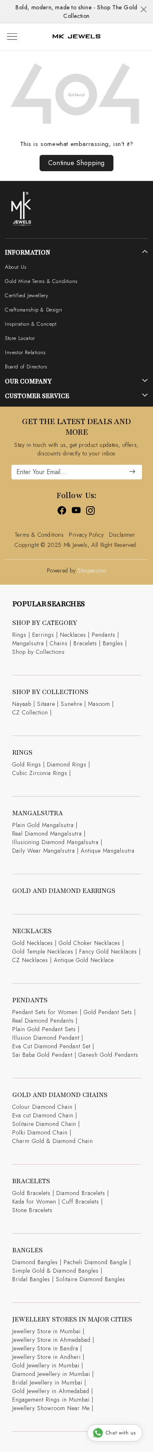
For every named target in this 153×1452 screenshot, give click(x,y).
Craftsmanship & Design (33, 309)
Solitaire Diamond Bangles (90, 1279)
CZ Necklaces (30, 960)
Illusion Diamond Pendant (46, 1038)
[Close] (143, 9)
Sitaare (46, 704)
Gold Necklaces (32, 943)
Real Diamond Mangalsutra (47, 833)
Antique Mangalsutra (108, 851)
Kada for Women (34, 1201)
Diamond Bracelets (80, 1193)
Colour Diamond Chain (42, 1107)
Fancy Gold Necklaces (108, 951)
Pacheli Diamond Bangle (95, 1262)
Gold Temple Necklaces (42, 951)
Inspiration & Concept (31, 324)
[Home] (76, 37)
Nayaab (21, 704)
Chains (59, 643)
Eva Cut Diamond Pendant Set (51, 1046)
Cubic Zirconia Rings (39, 773)
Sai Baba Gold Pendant (42, 1055)
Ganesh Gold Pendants (108, 1055)
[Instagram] (90, 511)
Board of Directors (26, 366)
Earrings (43, 635)
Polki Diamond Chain (40, 1132)
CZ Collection (30, 712)
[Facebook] (62, 511)
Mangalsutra (28, 643)
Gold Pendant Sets (108, 1012)
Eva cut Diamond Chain (42, 1115)
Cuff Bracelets (80, 1201)
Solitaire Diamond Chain (44, 1124)
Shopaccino (92, 570)
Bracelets (85, 643)
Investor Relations (25, 352)
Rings (19, 635)
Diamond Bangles (35, 1262)
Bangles (113, 643)
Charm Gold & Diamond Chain (52, 1141)
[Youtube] (76, 511)
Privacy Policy (86, 535)
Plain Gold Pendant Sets (44, 1029)
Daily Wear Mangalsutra (43, 851)
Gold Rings (26, 764)
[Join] (132, 472)
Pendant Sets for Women (45, 1012)
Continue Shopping (76, 163)
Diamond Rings (66, 764)
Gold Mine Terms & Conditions (41, 281)
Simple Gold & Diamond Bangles (55, 1271)
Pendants (103, 635)
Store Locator (20, 338)
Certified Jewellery (26, 295)
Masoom (99, 704)
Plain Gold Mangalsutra (43, 825)
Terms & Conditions (39, 535)
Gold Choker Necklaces (89, 943)
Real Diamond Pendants (43, 1021)
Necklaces (73, 635)
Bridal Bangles (31, 1279)
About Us (16, 267)
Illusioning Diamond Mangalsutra (55, 842)
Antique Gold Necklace (84, 960)
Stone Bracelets (32, 1210)
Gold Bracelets (31, 1193)
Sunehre (71, 704)
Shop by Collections (38, 652)
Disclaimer (122, 535)
